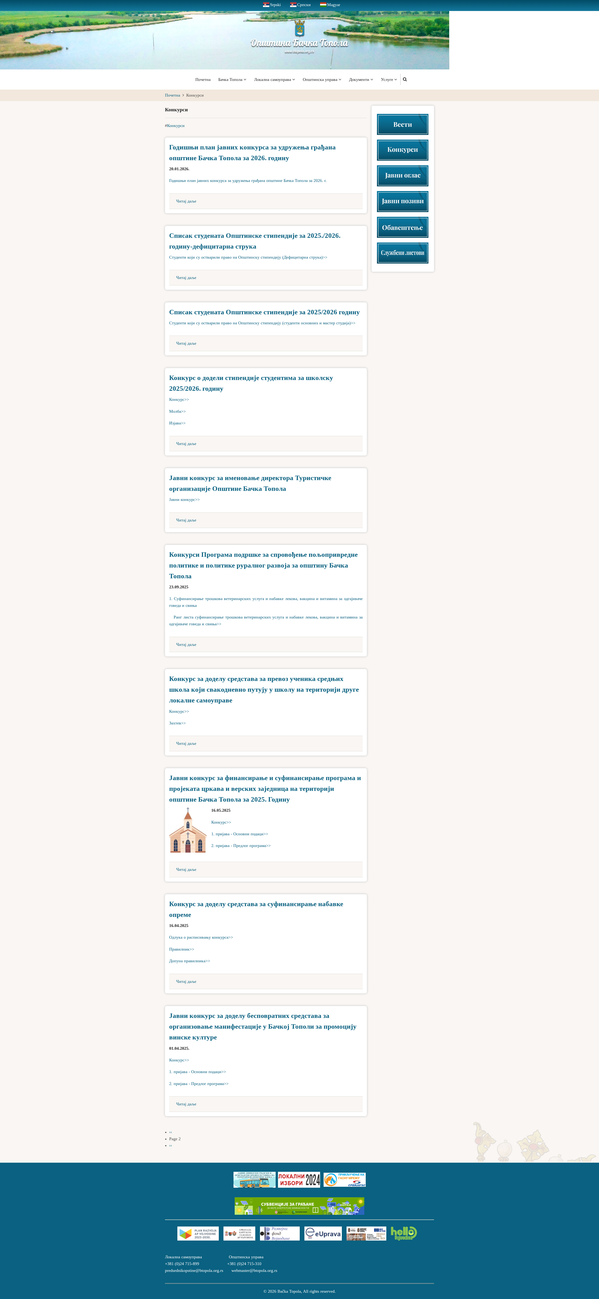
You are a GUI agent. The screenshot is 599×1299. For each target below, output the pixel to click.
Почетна (203, 79)
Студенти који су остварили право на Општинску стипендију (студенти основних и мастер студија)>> (262, 323)
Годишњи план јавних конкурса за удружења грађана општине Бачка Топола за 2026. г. (248, 180)
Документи (359, 79)
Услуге (387, 79)
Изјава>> (177, 423)
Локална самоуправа (273, 79)
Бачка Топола (231, 79)
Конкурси (176, 125)
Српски (304, 4)
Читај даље (186, 201)
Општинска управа (321, 79)
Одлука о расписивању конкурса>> (201, 937)
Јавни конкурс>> (184, 499)
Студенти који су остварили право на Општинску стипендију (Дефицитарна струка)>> (248, 257)
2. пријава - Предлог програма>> (241, 845)
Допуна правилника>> (189, 961)
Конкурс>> (179, 399)
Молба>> (177, 411)
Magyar (333, 4)
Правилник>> (181, 949)
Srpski (275, 4)
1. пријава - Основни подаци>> (239, 834)
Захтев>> (177, 723)
